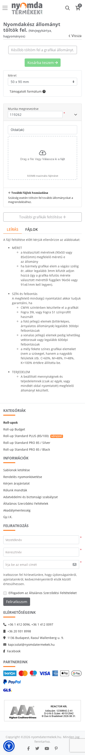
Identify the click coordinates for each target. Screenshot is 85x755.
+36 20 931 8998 (19, 631)
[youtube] (47, 748)
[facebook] (28, 748)
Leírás (12, 229)
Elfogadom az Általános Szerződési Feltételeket (42, 593)
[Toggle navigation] (6, 8)
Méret (12, 75)
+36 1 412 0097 (42, 624)
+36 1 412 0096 (19, 624)
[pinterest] (56, 748)
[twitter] (37, 748)
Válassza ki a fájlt (53, 159)
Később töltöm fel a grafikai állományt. (42, 50)
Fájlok (31, 229)
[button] (9, 746)
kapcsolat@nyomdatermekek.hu (31, 644)
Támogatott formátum (26, 91)
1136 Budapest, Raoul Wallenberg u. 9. (35, 638)
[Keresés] (68, 8)
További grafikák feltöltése (41, 217)
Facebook (13, 651)
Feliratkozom (16, 601)
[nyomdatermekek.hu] (27, 8)
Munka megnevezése (23, 109)
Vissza (76, 35)
